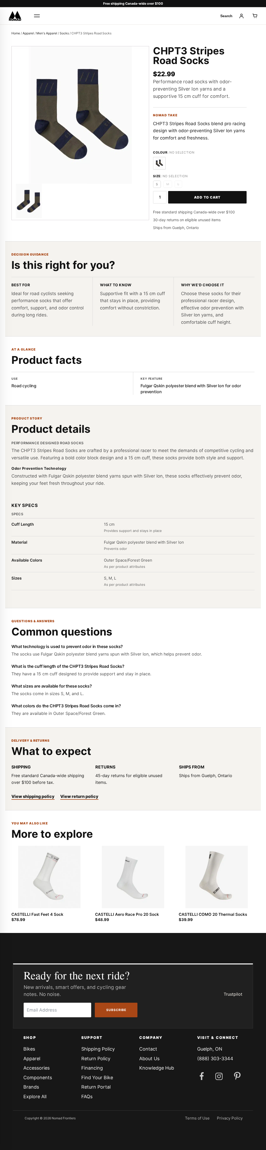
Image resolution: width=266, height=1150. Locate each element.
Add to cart (207, 197)
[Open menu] (37, 16)
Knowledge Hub (156, 1068)
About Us (149, 1058)
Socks (64, 33)
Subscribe (116, 1010)
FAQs (86, 1096)
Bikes (29, 1049)
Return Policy (95, 1058)
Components (37, 1077)
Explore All (34, 1096)
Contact (148, 1049)
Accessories (36, 1068)
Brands (31, 1087)
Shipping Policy (98, 1049)
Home (15, 33)
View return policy (79, 796)
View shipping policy (33, 796)
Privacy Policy (230, 1118)
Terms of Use (197, 1118)
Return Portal (96, 1087)
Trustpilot (233, 994)
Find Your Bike (97, 1077)
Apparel (28, 33)
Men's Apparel (46, 33)
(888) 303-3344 (215, 1058)
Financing (92, 1068)
